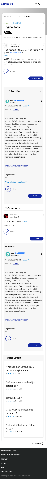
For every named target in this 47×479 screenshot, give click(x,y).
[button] (39, 45)
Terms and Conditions (11, 455)
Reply (35, 196)
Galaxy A (7, 55)
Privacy (4, 459)
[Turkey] (7, 4)
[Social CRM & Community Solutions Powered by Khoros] (38, 443)
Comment (36, 78)
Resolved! (17, 23)
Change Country (8, 472)
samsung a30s (13, 397)
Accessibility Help (9, 451)
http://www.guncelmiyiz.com (17, 166)
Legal (3, 463)
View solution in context (15, 182)
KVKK (3, 467)
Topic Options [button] (39, 22)
